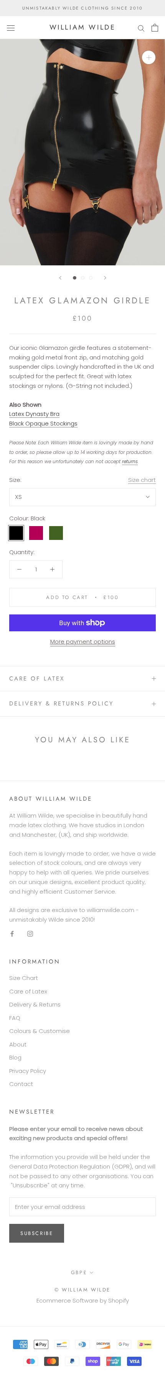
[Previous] (60, 278)
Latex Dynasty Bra (34, 414)
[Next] (105, 278)
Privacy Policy (27, 1071)
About (17, 1044)
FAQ (14, 1018)
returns (130, 461)
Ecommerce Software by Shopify (82, 1300)
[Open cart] (155, 27)
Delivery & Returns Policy (61, 703)
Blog (15, 1057)
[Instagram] (30, 934)
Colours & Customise (39, 1031)
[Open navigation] (11, 28)
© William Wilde (82, 1289)
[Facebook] (12, 934)
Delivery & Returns (35, 1004)
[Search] (141, 27)
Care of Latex (36, 678)
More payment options (82, 641)
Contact (21, 1084)
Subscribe (36, 1233)
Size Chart (23, 978)
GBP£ (79, 1272)
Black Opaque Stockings (43, 423)
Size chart (142, 480)
